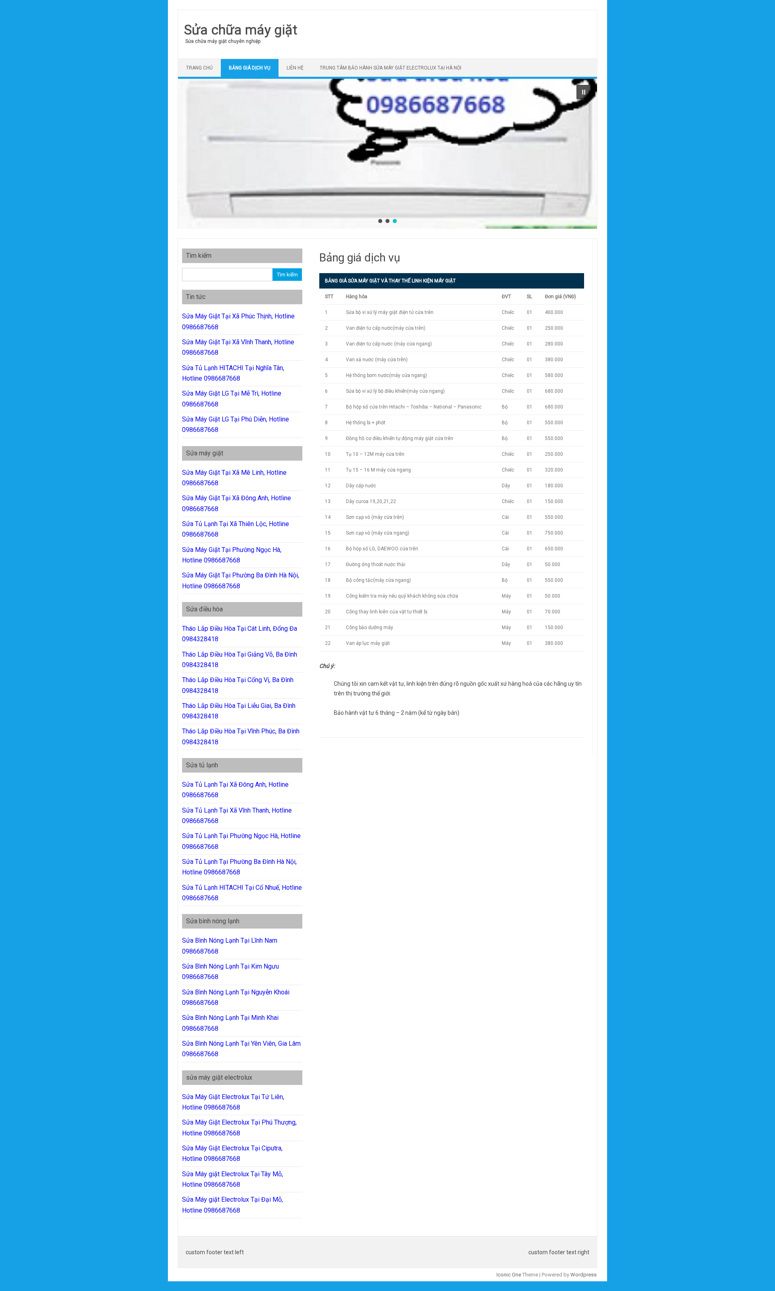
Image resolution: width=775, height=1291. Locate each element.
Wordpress (583, 1275)
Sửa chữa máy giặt (240, 29)
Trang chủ (199, 68)
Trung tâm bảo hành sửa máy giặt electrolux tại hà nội (390, 68)
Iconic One (508, 1275)
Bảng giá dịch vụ (249, 68)
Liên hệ (295, 68)
